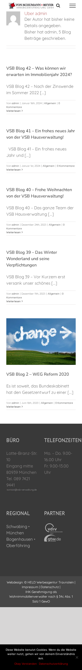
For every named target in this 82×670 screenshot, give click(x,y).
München (15, 532)
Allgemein (50, 103)
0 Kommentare (66, 165)
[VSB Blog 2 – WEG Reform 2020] (41, 341)
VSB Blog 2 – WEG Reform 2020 (37, 374)
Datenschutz (50, 587)
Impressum (30, 587)
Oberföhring (18, 545)
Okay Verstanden (25, 663)
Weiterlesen (13, 110)
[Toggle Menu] (73, 6)
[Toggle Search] (58, 5)
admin (15, 103)
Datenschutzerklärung (53, 663)
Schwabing (16, 526)
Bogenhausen (19, 539)
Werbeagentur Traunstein (55, 582)
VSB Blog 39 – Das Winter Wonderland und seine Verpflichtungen (31, 259)
